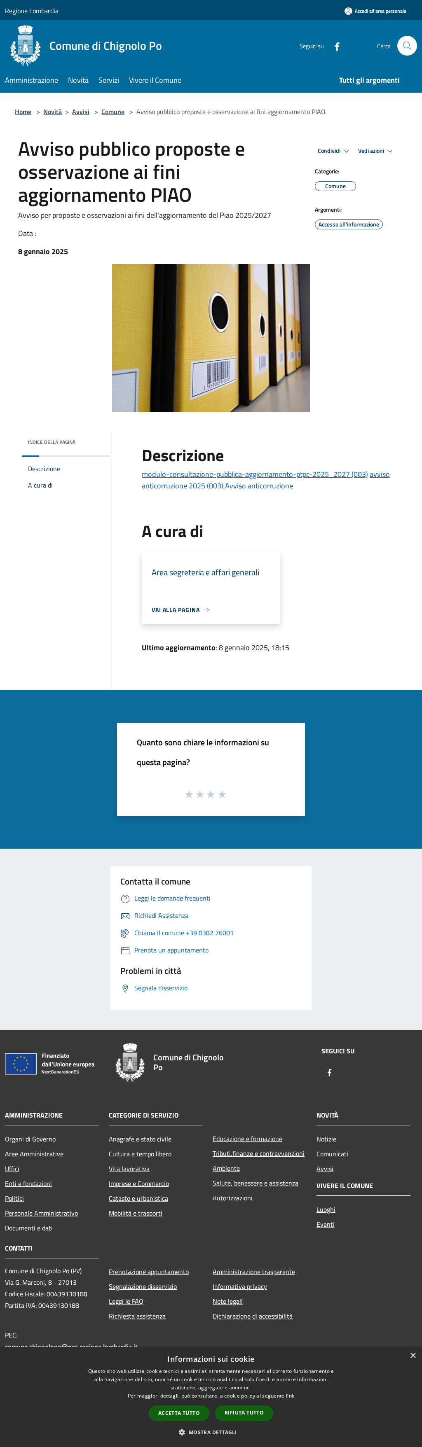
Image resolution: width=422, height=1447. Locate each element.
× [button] (413, 1356)
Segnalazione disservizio (143, 1286)
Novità (52, 112)
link (290, 1395)
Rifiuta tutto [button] (244, 1412)
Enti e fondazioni (28, 1183)
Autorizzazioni (233, 1198)
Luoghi (325, 1209)
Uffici (12, 1169)
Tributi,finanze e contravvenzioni (259, 1153)
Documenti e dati (29, 1228)
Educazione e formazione (247, 1139)
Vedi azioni (371, 150)
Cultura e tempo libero (140, 1154)
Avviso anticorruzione (259, 485)
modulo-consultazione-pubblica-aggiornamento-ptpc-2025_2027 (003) (255, 474)
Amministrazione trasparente (254, 1272)
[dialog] (211, 1397)
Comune (112, 112)
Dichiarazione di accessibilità (253, 1316)
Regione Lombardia (32, 11)
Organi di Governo (30, 1139)
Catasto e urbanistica (138, 1198)
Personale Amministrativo (41, 1213)
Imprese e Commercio (139, 1183)
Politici (14, 1198)
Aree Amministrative (34, 1154)
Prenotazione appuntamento (149, 1272)
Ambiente (226, 1168)
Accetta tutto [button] (179, 1413)
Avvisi (80, 112)
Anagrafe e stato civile (140, 1139)
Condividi (330, 150)
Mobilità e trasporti (135, 1213)
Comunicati (332, 1154)
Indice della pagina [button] (51, 442)
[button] (211, 1432)
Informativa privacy (240, 1286)
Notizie (326, 1139)
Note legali (228, 1301)
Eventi (325, 1224)
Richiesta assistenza (137, 1316)
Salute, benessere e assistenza (255, 1183)
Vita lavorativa (129, 1169)
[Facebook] (334, 45)
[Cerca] (407, 46)
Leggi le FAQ (126, 1301)
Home (23, 112)
